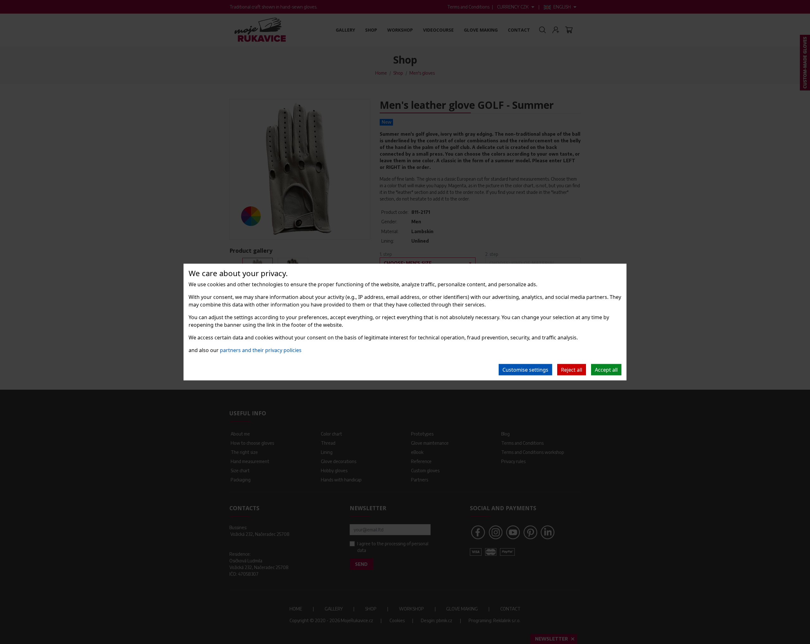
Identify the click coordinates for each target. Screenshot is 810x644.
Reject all (571, 369)
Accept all (606, 369)
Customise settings (525, 369)
